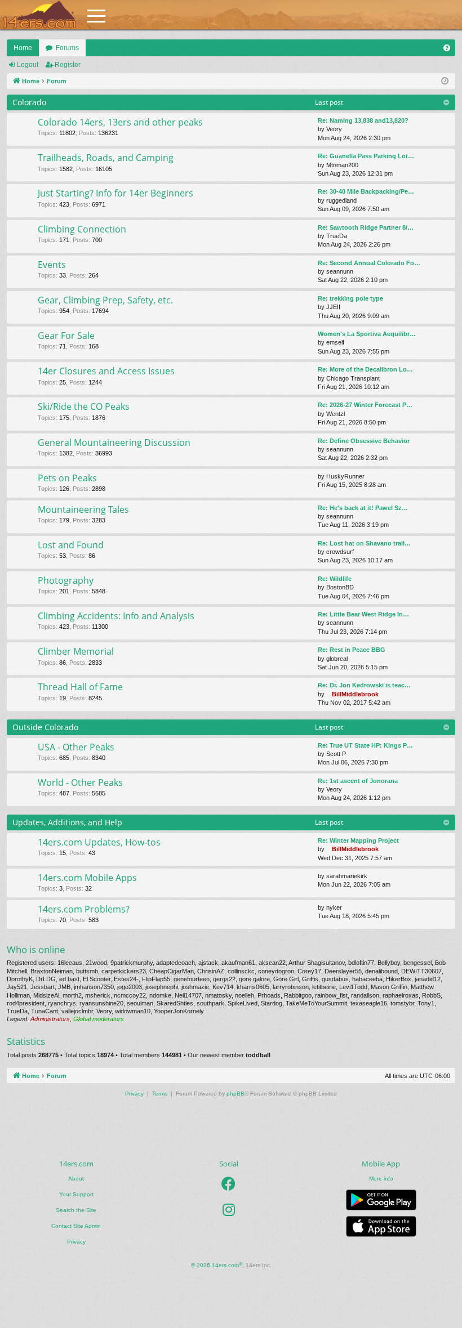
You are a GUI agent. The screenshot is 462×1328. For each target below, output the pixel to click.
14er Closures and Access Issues (106, 371)
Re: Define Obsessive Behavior (364, 440)
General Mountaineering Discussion (114, 442)
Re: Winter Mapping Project (358, 840)
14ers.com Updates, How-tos (99, 842)
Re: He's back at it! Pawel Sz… (363, 507)
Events (52, 264)
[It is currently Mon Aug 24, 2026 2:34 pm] (444, 81)
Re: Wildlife (335, 578)
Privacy (76, 1241)
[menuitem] (446, 47)
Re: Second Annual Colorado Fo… (369, 263)
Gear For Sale (66, 335)
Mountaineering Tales (83, 509)
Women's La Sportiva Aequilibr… (367, 333)
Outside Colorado (45, 727)
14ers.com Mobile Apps (87, 877)
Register (68, 65)
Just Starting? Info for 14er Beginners (115, 193)
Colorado (29, 102)
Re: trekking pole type (350, 298)
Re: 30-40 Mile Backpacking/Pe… (366, 191)
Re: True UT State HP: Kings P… (365, 745)
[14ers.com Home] (39, 15)
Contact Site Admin (76, 1226)
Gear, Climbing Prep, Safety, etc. (105, 300)
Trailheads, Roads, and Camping (106, 157)
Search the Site (76, 1210)
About (76, 1178)
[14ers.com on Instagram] (229, 1210)
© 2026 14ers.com (216, 1265)
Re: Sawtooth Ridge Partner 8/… (366, 227)
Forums (67, 48)
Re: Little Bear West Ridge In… (363, 614)
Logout (27, 65)
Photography (66, 580)
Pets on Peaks (67, 478)
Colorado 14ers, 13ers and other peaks (120, 122)
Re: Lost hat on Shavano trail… (364, 543)
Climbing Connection (82, 229)
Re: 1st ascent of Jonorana (358, 780)
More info (381, 1178)
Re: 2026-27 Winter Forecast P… (365, 404)
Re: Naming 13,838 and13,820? (363, 120)
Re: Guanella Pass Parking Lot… (366, 156)
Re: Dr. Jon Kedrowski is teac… (364, 685)
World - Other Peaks (80, 782)
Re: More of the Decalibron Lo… (365, 369)
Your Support (76, 1194)
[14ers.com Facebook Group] (228, 1184)
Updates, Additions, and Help (67, 822)
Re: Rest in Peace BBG (351, 649)
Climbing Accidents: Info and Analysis (116, 616)
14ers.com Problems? (84, 909)
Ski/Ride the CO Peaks (84, 406)
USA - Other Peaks (76, 747)
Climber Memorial (76, 651)
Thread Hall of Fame (80, 687)
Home (23, 48)
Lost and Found (71, 545)
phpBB (235, 1093)
